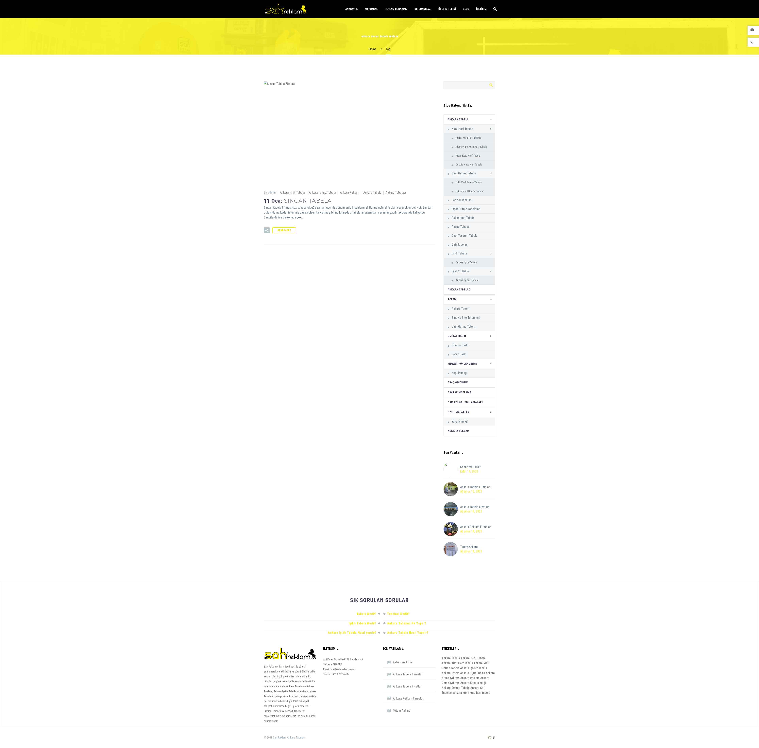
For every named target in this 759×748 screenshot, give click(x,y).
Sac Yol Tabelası (462, 200)
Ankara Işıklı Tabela (292, 192)
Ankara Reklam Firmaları (476, 527)
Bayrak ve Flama (459, 392)
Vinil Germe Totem (463, 326)
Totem (452, 299)
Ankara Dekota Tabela (456, 688)
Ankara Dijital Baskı (472, 673)
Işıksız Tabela (460, 271)
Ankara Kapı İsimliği (473, 683)
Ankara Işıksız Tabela (322, 192)
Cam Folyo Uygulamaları (465, 402)
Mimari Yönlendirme (462, 363)
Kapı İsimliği (459, 373)
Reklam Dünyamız (396, 8)
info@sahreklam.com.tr (343, 669)
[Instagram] (489, 737)
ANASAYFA (351, 8)
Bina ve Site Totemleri (466, 318)
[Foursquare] (494, 737)
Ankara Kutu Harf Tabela (457, 663)
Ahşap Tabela (460, 227)
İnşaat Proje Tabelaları (466, 209)
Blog (466, 8)
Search (491, 85)
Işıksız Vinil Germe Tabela (469, 191)
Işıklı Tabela (459, 253)
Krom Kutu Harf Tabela (468, 155)
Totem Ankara (469, 547)
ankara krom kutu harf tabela (471, 693)
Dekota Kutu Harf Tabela (469, 164)
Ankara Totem (460, 309)
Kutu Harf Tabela (462, 129)
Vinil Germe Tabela (464, 173)
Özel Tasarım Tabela (465, 235)
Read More (284, 230)
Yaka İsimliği (460, 421)
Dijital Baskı (457, 336)
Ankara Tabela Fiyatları (475, 507)
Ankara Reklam (349, 192)
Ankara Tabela (372, 192)
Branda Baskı (460, 345)
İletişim (481, 8)
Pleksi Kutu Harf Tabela (468, 137)
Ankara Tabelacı (396, 192)
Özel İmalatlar (458, 412)
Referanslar (422, 8)
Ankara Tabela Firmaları (475, 487)
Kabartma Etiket (470, 467)
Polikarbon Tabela (463, 218)
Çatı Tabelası (460, 244)
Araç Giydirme (458, 382)
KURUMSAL (371, 8)
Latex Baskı (459, 354)
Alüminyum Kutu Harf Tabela (471, 146)
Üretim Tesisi (447, 8)
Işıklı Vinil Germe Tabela (469, 182)
